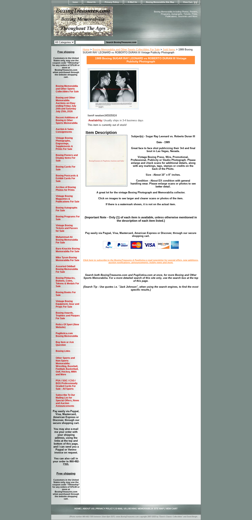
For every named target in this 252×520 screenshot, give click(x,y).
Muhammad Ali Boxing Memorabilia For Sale (67, 240)
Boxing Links (63, 351)
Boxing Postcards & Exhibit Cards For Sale (67, 178)
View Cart (187, 2)
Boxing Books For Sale (66, 294)
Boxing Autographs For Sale (66, 209)
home (75, 2)
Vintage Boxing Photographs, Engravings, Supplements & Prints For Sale (64, 143)
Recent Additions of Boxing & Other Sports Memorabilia (67, 120)
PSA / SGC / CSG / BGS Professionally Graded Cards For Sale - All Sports (67, 384)
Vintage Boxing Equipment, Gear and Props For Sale (67, 304)
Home (86, 49)
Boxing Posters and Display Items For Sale (67, 158)
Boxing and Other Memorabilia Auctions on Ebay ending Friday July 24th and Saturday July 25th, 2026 (66, 104)
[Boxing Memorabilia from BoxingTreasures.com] (100, 22)
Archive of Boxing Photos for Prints (66, 188)
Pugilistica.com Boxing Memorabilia (67, 334)
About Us (91, 2)
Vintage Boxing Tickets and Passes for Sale (67, 228)
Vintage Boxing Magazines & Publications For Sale (67, 199)
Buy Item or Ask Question (65, 343)
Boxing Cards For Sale (65, 168)
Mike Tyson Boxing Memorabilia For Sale (67, 259)
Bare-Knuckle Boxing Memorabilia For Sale (68, 250)
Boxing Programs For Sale (68, 218)
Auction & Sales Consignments (65, 130)
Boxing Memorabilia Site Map (160, 2)
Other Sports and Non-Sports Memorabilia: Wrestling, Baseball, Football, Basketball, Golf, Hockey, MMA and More (67, 366)
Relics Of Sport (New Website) (67, 326)
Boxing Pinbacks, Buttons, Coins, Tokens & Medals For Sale (67, 282)
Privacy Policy (112, 2)
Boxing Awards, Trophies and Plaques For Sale (68, 315)
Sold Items (169, 49)
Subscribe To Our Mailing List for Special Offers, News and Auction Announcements (67, 400)
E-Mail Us (132, 2)
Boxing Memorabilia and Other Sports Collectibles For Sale (126, 49)
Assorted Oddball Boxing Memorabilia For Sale (67, 269)
